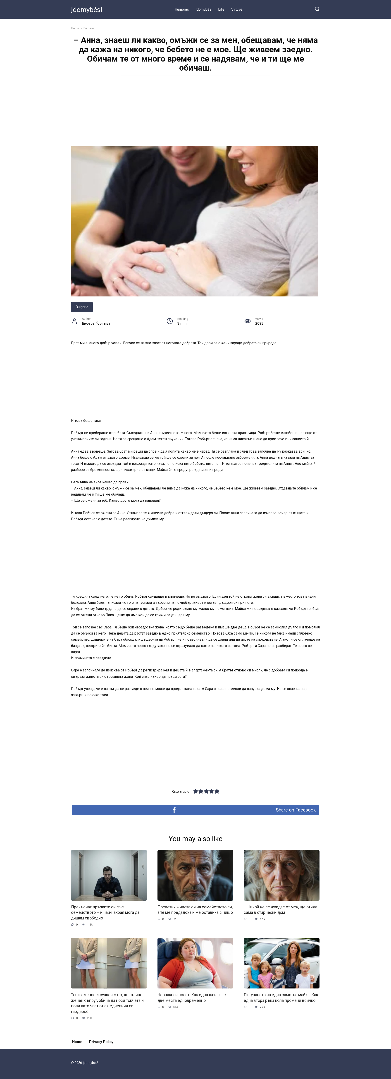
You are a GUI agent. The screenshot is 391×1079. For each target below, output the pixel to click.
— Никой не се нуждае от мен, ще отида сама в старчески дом (280, 910)
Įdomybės (203, 9)
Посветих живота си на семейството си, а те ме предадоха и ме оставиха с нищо (195, 910)
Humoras (182, 9)
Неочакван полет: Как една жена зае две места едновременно (191, 998)
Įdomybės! (86, 10)
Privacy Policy (101, 1042)
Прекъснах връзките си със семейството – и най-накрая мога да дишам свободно (105, 912)
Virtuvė (236, 9)
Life (221, 9)
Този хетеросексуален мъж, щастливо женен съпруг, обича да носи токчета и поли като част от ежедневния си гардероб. (107, 1003)
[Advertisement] (195, 112)
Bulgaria (82, 307)
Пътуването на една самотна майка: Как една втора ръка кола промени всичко (281, 998)
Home (77, 1042)
